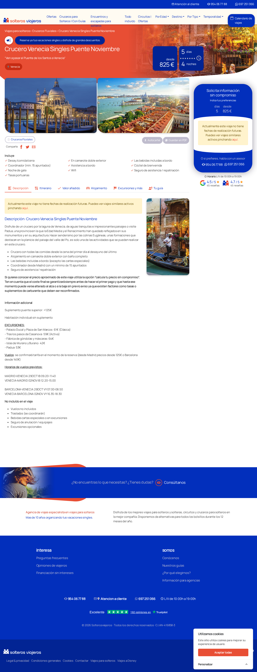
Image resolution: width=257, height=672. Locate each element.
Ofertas (51, 17)
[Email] (33, 146)
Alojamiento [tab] (96, 188)
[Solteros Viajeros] (22, 20)
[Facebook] (21, 146)
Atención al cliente (185, 4)
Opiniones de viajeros (51, 565)
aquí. (25, 208)
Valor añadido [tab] (68, 188)
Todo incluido (130, 19)
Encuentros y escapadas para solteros (101, 21)
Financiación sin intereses (55, 573)
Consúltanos (171, 482)
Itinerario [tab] (42, 188)
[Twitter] (27, 146)
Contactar (81, 660)
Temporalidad (212, 17)
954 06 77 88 (217, 4)
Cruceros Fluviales (22, 139)
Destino (177, 17)
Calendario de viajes (241, 20)
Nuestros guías (173, 565)
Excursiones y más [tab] (127, 188)
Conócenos (170, 558)
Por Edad (161, 17)
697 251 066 (246, 4)
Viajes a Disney (126, 660)
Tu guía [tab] (155, 188)
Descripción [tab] (18, 188)
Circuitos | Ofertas (144, 19)
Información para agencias (181, 580)
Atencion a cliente (110, 598)
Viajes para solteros (102, 660)
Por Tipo (192, 17)
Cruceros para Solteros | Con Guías (72, 19)
